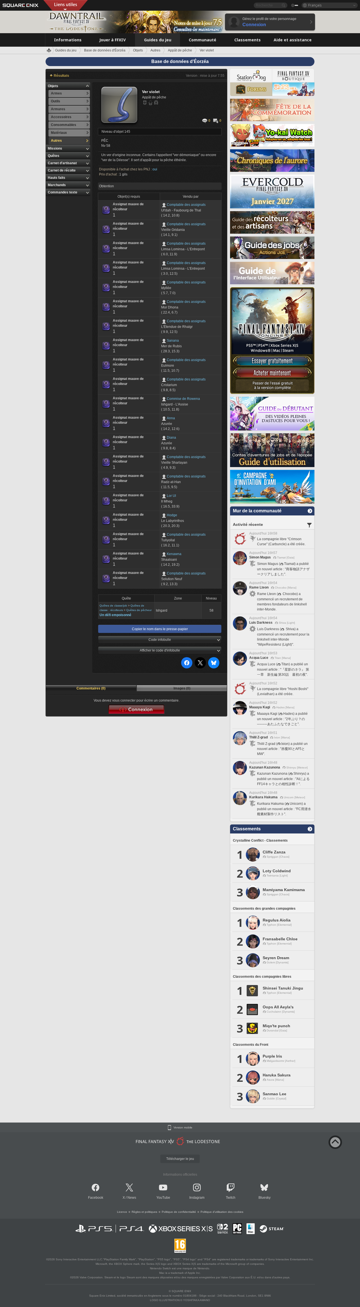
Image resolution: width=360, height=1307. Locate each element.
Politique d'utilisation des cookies (222, 1211)
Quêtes (53, 156)
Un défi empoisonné (115, 615)
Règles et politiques (144, 1211)
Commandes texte (62, 192)
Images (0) (182, 688)
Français (315, 5)
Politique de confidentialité (179, 1211)
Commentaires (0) (90, 688)
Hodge (172, 515)
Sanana (173, 340)
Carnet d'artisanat (62, 163)
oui (154, 169)
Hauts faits (56, 178)
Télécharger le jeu (180, 1159)
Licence (122, 1211)
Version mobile (183, 1127)
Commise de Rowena (183, 399)
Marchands (57, 185)
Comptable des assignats (186, 205)
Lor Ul (171, 496)
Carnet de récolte (62, 170)
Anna (171, 418)
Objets (53, 86)
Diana (171, 438)
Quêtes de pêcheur (139, 610)
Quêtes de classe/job (113, 605)
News (131, 1198)
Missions (55, 148)
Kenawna (174, 554)
